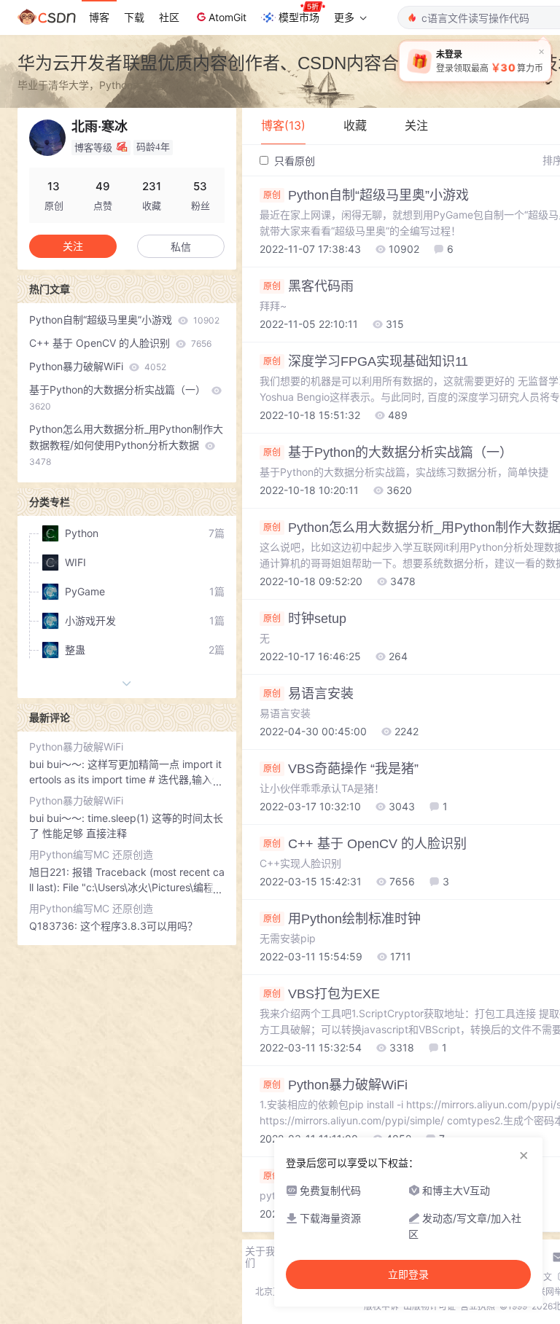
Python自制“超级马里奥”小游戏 (124, 319)
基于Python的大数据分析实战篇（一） (119, 397)
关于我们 (260, 1257)
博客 (99, 17)
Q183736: (54, 926)
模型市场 (299, 17)
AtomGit (227, 17)
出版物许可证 (429, 1306)
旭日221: (50, 872)
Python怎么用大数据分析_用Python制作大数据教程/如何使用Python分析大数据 (126, 445)
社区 (169, 17)
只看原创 (293, 160)
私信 (181, 246)
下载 (134, 17)
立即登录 (408, 1274)
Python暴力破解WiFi (97, 366)
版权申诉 (381, 1306)
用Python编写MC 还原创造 (91, 854)
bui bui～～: (58, 764)
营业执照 (477, 1306)
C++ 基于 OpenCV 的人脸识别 (120, 343)
